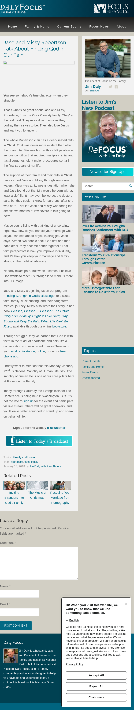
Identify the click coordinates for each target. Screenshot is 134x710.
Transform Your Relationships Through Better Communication (103, 258)
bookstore (59, 326)
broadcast (17, 461)
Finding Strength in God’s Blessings (29, 296)
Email (5, 604)
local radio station (22, 351)
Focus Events (90, 372)
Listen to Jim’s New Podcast (99, 105)
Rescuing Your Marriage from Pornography (60, 497)
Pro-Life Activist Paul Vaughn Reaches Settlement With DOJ (105, 228)
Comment (8, 543)
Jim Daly (22, 9)
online (41, 351)
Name (5, 586)
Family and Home (24, 457)
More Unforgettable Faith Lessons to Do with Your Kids (103, 290)
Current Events (91, 361)
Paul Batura (94, 91)
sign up (28, 401)
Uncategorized (91, 377)
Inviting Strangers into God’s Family (14, 497)
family (34, 461)
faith (27, 461)
